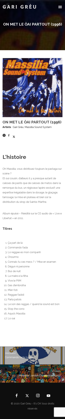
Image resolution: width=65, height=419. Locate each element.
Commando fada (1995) (19, 355)
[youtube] (48, 397)
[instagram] (37, 395)
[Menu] (60, 7)
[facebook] (16, 395)
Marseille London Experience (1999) (39, 373)
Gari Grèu (18, 127)
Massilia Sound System (38, 127)
